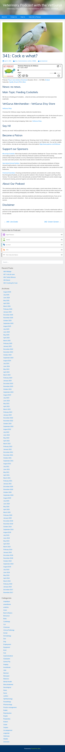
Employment (7, 644)
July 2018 (6, 569)
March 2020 (6, 512)
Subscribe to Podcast (35, 17)
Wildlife (34, 61)
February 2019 (7, 549)
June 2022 (6, 435)
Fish (4, 653)
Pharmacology (7, 704)
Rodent (5, 721)
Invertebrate (6, 667)
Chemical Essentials (8, 173)
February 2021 (7, 481)
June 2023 (6, 400)
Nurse (5, 693)
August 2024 (7, 360)
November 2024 (8, 352)
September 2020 (8, 495)
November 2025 (8, 317)
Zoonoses (6, 741)
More (24, 82)
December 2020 (8, 486)
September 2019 (8, 529)
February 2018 (7, 584)
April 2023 (6, 406)
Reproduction (7, 713)
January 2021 (7, 483)
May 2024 (6, 369)
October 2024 (7, 355)
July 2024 (6, 363)
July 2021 (6, 466)
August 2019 (7, 532)
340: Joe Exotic (11, 222)
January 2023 (7, 415)
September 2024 (8, 357)
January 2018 (7, 586)
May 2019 (6, 541)
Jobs (4, 670)
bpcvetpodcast (43, 61)
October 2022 (7, 423)
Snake (5, 724)
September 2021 (8, 461)
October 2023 (7, 389)
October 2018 (7, 561)
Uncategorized (7, 730)
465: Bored (6, 280)
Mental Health (7, 681)
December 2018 (8, 555)
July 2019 (6, 535)
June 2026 (6, 297)
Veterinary (6, 736)
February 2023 (7, 412)
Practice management (10, 707)
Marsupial (6, 676)
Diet (4, 638)
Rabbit (5, 710)
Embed (47, 80)
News (5, 690)
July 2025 (6, 329)
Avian (16, 61)
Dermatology (7, 636)
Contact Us (14, 17)
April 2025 (6, 337)
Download (24, 80)
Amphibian (6, 601)
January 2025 (7, 346)
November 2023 (8, 386)
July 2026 (6, 295)
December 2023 (8, 383)
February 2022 (7, 446)
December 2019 (8, 521)
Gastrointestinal (22, 61)
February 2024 (7, 378)
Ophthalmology (8, 699)
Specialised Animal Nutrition (10, 163)
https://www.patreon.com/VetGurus (50, 144)
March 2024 (6, 375)
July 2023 (6, 398)
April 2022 (6, 441)
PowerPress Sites (35, 748)
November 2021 (8, 455)
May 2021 (6, 472)
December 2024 (8, 349)
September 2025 (8, 323)
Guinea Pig (6, 661)
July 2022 (6, 432)
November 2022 (8, 420)
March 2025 (6, 340)
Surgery (5, 727)
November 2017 (8, 592)
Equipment (6, 647)
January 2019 (7, 552)
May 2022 (6, 438)
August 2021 (7, 463)
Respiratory (6, 719)
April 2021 (6, 475)
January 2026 (7, 312)
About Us (4, 17)
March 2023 (6, 409)
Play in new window (14, 80)
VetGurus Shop (7, 108)
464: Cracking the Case (10, 283)
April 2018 (6, 578)
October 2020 (7, 492)
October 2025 (7, 320)
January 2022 (7, 449)
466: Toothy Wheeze (9, 277)
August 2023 (7, 395)
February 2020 (7, 515)
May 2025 (6, 335)
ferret (4, 650)
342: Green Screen (52, 222)
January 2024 (7, 380)
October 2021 (7, 458)
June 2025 (6, 332)
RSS (20, 82)
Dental (5, 633)
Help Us (23, 17)
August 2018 (7, 566)
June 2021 (6, 469)
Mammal (6, 673)
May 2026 (6, 300)
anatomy (6, 607)
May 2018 (6, 575)
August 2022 (7, 429)
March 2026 (6, 306)
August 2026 (7, 292)
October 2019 (7, 526)
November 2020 (8, 489)
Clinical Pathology (8, 630)
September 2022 (8, 426)
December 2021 (8, 452)
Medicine (6, 679)
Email (16, 82)
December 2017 (8, 589)
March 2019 (6, 546)
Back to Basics (7, 613)
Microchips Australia (8, 153)
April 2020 (6, 509)
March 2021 (6, 478)
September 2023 (8, 392)
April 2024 (6, 372)
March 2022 (6, 443)
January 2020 (7, 518)
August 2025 (7, 326)
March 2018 (6, 581)
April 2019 (6, 544)
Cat (4, 624)
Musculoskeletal (8, 684)
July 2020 (6, 501)
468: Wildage (7, 271)
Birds (5, 618)
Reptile (5, 716)
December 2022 (8, 418)
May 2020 (6, 506)
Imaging (5, 664)
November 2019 (8, 524)
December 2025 (8, 315)
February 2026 (7, 309)
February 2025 (7, 343)
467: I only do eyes (9, 274)
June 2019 (6, 538)
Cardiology (6, 621)
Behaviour (6, 616)
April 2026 (6, 303)
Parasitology (7, 701)
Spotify (11, 82)
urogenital (6, 733)
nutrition (29, 61)
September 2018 (8, 564)
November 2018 (8, 558)
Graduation (6, 658)
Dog (4, 641)
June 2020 (6, 503)
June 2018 (6, 572)
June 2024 (6, 366)
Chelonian (6, 627)
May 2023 (6, 403)
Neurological (7, 687)
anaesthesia (7, 604)
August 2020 (7, 498)
